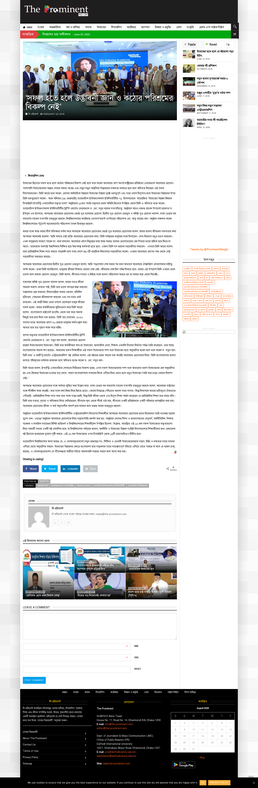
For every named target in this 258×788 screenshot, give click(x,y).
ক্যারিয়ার (200, 273)
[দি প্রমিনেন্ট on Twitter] (55, 522)
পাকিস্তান (209, 296)
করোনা (186, 273)
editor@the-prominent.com (112, 728)
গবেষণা (220, 273)
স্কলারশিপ (226, 314)
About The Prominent (35, 738)
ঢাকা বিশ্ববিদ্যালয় (216, 291)
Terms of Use (30, 750)
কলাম (87, 692)
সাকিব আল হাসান (207, 314)
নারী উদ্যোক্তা (188, 296)
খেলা (146, 692)
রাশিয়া (219, 310)
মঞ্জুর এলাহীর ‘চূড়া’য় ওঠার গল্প (213, 93)
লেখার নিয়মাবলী (30, 732)
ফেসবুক (217, 296)
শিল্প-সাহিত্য (190, 692)
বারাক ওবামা (208, 300)
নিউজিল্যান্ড (199, 296)
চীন (207, 278)
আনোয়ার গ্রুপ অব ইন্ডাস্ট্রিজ (62, 485)
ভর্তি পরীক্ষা (213, 305)
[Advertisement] (161, 10)
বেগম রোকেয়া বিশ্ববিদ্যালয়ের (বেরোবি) (195, 305)
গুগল (227, 273)
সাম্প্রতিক (28, 34)
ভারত (220, 305)
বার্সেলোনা (218, 300)
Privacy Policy (30, 757)
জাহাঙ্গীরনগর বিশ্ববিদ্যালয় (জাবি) (194, 282)
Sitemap (27, 763)
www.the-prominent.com (116, 763)
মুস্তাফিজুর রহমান (189, 310)
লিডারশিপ (100, 692)
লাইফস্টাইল (173, 692)
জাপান (228, 278)
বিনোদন (158, 692)
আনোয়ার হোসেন (83, 485)
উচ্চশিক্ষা (216, 268)
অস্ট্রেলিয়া (187, 268)
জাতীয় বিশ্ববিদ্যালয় (217, 278)
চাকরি (201, 278)
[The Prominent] (56, 10)
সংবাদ (76, 692)
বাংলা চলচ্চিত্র (227, 296)
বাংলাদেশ (186, 300)
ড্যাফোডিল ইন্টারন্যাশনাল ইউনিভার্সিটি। (109, 485)
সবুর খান (196, 314)
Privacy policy (219, 782)
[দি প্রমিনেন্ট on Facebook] (62, 522)
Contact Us (29, 744)
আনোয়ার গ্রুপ (42, 485)
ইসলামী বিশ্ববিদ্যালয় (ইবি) (202, 268)
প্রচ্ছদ (64, 692)
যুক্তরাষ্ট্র (211, 310)
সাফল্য (217, 314)
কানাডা (193, 273)
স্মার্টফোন (194, 319)
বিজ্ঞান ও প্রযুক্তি (131, 692)
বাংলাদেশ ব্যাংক (197, 300)
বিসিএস (226, 300)
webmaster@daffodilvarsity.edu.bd (116, 756)
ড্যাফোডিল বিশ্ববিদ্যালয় (138, 485)
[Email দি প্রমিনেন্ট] (68, 522)
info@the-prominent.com (119, 724)
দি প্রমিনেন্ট (33, 114)
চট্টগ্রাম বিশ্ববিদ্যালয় (190, 278)
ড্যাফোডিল (210, 282)
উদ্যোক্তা (225, 268)
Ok (203, 782)
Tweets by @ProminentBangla (209, 249)
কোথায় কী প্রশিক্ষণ (206, 66)
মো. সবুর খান (201, 310)
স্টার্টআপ (186, 319)
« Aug (201, 757)
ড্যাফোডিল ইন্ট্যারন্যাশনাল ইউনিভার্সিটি (196, 291)
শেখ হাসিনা (187, 314)
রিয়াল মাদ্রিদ (228, 310)
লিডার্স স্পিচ (44, 481)
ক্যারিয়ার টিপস (211, 273)
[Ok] (253, 782)
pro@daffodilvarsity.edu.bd (120, 752)
